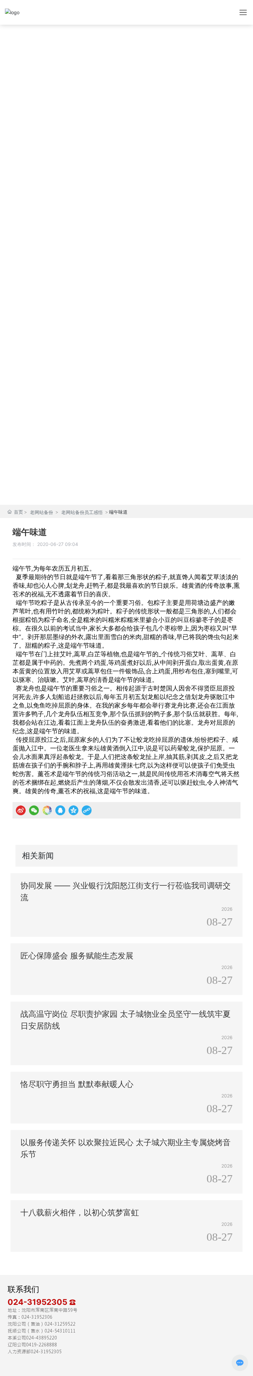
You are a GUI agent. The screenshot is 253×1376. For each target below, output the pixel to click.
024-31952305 (38, 1302)
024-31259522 (59, 1324)
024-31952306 (36, 1317)
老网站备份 (41, 512)
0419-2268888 (41, 1345)
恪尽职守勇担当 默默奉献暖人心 (76, 1084)
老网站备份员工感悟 (82, 512)
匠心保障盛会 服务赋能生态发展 (76, 955)
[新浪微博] (21, 810)
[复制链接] (87, 810)
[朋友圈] (47, 810)
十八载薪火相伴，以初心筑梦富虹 (79, 1212)
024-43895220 (41, 1338)
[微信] (34, 810)
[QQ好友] (60, 810)
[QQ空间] (73, 810)
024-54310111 (59, 1331)
